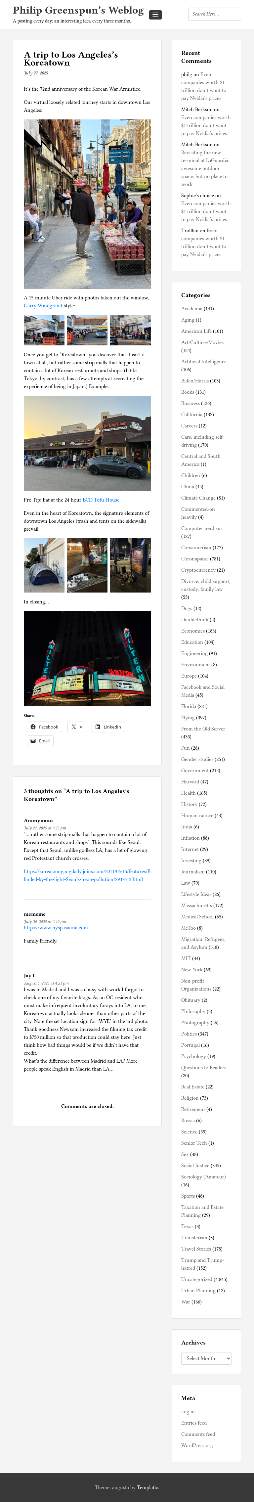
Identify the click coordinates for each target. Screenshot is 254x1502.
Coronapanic (195, 559)
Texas (187, 1226)
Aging (187, 320)
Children (190, 475)
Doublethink (194, 620)
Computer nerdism (201, 528)
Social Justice (195, 1166)
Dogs (186, 608)
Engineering (194, 653)
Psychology (193, 1056)
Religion (190, 1098)
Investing (191, 860)
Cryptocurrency (198, 570)
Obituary (190, 1000)
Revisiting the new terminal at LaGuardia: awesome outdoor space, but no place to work (205, 168)
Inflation (190, 838)
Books (187, 392)
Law (185, 883)
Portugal (190, 1045)
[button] (155, 15)
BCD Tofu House (101, 500)
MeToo (188, 928)
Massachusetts (196, 905)
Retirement (193, 1109)
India (186, 827)
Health (188, 793)
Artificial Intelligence (204, 362)
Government (195, 770)
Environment (195, 665)
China (187, 487)
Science (189, 1132)
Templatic (147, 1487)
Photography (195, 1023)
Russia (188, 1121)
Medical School (197, 917)
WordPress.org (197, 1445)
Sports (188, 1196)
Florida (188, 706)
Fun (185, 748)
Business (190, 403)
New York (191, 970)
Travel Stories (196, 1249)
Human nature (197, 815)
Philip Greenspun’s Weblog (78, 10)
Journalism (193, 872)
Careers (189, 426)
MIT (186, 958)
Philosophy (193, 1011)
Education (192, 642)
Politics (189, 1034)
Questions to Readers (203, 1068)
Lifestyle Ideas (196, 894)
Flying (188, 718)
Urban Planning (198, 1291)
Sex (185, 1154)
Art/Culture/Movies (202, 342)
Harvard (190, 782)
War (185, 1302)
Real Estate (192, 1087)
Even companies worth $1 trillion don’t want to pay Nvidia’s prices (206, 125)
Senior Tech (194, 1143)
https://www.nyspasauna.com (56, 928)
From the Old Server (203, 729)
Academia (191, 309)
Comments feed (198, 1434)
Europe (189, 676)
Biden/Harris (195, 381)
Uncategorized (196, 1279)
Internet (190, 849)
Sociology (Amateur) (203, 1177)
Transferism (194, 1238)
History (189, 804)
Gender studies (197, 759)
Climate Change (198, 498)
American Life (196, 331)
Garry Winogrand (43, 306)
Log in (188, 1412)
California (191, 415)
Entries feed (194, 1423)
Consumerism (196, 548)
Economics (193, 631)
